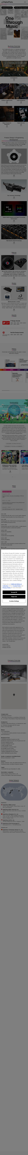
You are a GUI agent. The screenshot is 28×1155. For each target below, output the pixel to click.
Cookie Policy (17, 586)
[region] (14, 577)
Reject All (14, 597)
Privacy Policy (7, 588)
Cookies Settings (14, 601)
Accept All (14, 592)
